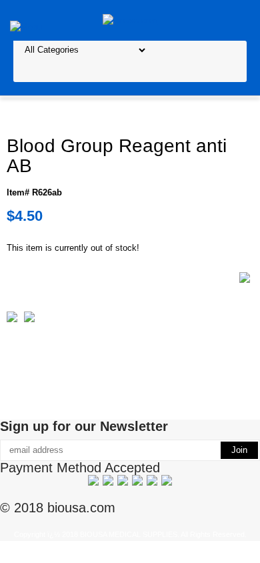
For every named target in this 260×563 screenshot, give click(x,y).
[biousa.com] (130, 20)
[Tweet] (12, 319)
